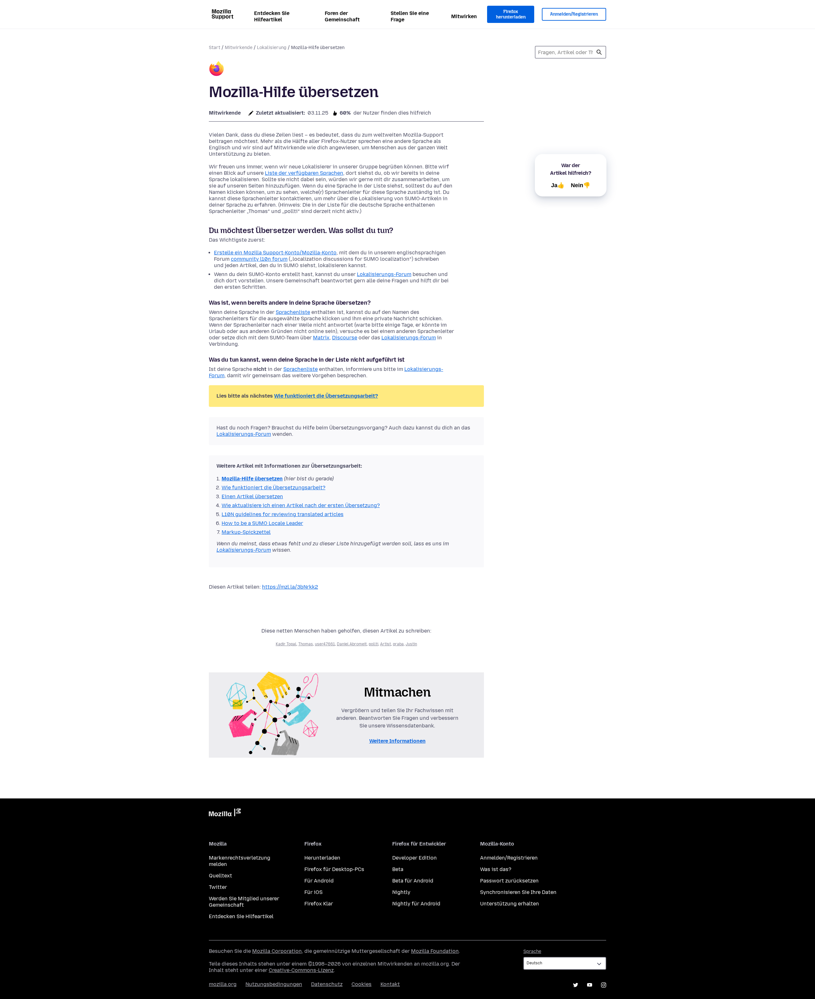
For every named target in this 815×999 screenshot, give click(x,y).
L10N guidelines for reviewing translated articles (283, 514)
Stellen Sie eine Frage (410, 16)
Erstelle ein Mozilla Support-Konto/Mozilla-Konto (275, 253)
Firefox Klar (318, 904)
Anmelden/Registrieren (574, 14)
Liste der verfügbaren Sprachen (304, 173)
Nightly (401, 892)
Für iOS (313, 892)
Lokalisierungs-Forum (384, 274)
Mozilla (225, 814)
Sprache (532, 951)
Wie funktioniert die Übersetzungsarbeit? (326, 396)
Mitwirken (464, 16)
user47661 (325, 644)
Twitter (218, 887)
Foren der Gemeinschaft (342, 16)
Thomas (305, 644)
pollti (373, 644)
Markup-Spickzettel (246, 532)
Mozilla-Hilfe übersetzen (252, 479)
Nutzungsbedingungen (273, 984)
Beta (397, 869)
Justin (411, 644)
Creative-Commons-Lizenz (301, 970)
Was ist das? (495, 869)
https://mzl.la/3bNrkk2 (290, 587)
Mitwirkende (238, 47)
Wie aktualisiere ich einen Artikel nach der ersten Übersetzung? (301, 505)
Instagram (603, 985)
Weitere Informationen (397, 741)
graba (398, 644)
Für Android (319, 881)
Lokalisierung (272, 47)
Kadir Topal (286, 644)
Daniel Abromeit (352, 644)
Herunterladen (322, 858)
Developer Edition (414, 858)
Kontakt (390, 984)
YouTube (589, 985)
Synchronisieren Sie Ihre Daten (518, 892)
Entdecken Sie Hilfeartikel (271, 16)
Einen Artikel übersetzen (252, 496)
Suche (599, 52)
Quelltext (220, 876)
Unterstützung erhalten (509, 904)
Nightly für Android (416, 904)
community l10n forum (259, 259)
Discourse (344, 338)
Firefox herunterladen (511, 14)
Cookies (361, 984)
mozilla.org (223, 984)
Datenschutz (327, 984)
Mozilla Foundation (435, 951)
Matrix (321, 338)
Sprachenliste (293, 312)
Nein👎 (580, 185)
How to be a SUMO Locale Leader (262, 523)
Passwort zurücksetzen (509, 881)
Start (214, 47)
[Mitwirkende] (216, 69)
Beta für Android (412, 881)
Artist (385, 644)
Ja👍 (557, 185)
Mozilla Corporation (277, 951)
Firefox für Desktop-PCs (334, 869)
